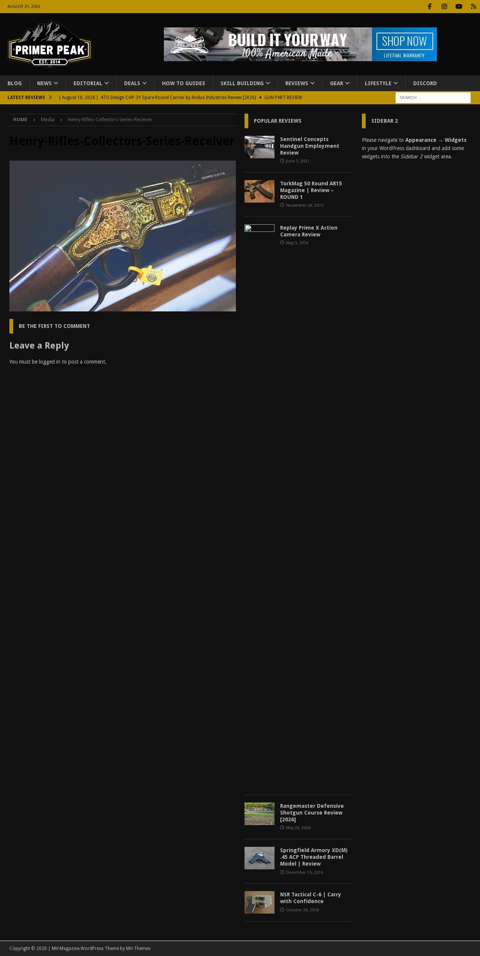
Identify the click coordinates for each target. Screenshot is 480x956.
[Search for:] (433, 98)
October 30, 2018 (302, 910)
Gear (336, 83)
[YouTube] (458, 6)
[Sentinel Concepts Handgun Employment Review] (259, 147)
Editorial (88, 83)
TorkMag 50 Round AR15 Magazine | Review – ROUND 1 (311, 190)
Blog (15, 83)
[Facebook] (429, 6)
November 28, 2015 (304, 205)
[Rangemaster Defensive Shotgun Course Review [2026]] (259, 814)
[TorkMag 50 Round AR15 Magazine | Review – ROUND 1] (259, 191)
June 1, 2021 (297, 161)
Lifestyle (378, 83)
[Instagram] (444, 6)
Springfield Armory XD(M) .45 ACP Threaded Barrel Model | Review (314, 857)
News (44, 83)
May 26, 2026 (298, 827)
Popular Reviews (278, 121)
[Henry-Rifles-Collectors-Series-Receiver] (122, 307)
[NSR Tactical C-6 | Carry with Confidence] (259, 902)
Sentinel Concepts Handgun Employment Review (309, 146)
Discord (425, 83)
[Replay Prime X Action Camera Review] (259, 505)
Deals (132, 83)
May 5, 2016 (297, 243)
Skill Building (242, 83)
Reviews (296, 83)
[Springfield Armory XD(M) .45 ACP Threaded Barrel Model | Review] (259, 858)
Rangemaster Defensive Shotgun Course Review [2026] (312, 812)
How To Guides (183, 83)
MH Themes (138, 948)
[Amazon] (473, 6)
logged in (49, 362)
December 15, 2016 (304, 872)
